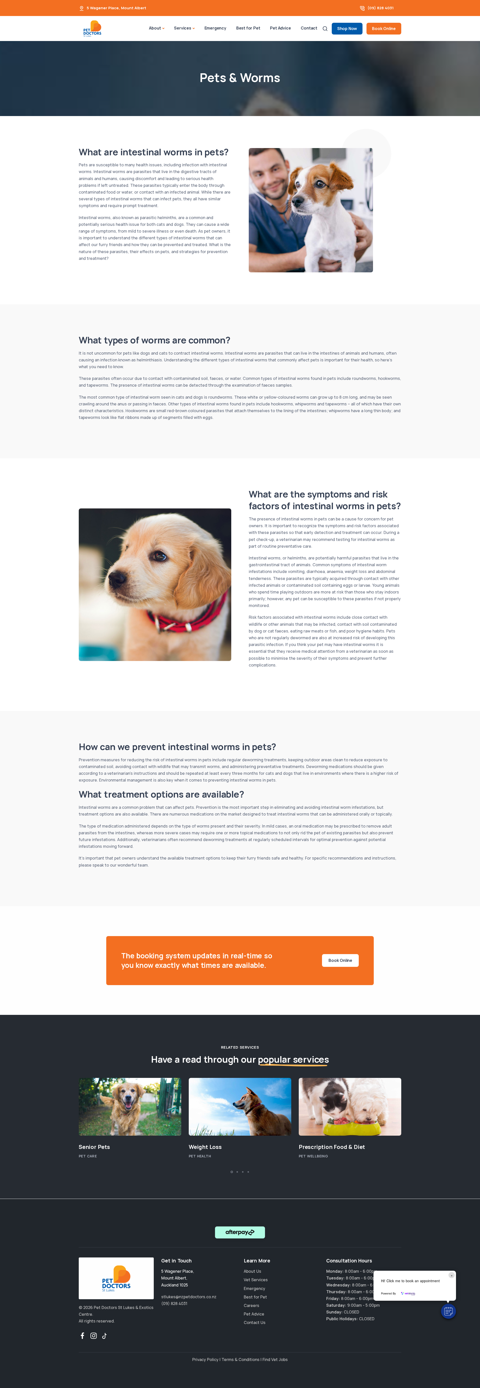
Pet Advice (280, 28)
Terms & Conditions (241, 1359)
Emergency (215, 28)
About (155, 28)
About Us (252, 1271)
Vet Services (256, 1279)
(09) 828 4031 (381, 8)
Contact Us (255, 1322)
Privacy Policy (205, 1359)
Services (182, 28)
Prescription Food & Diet (332, 1147)
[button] (448, 1311)
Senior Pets (94, 1147)
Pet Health (200, 1156)
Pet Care (88, 1156)
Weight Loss (205, 1147)
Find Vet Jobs (275, 1359)
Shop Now (347, 28)
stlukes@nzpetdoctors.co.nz (188, 1296)
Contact (309, 28)
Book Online (384, 28)
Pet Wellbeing (313, 1156)
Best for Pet (248, 28)
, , (177, 1277)
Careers (251, 1305)
